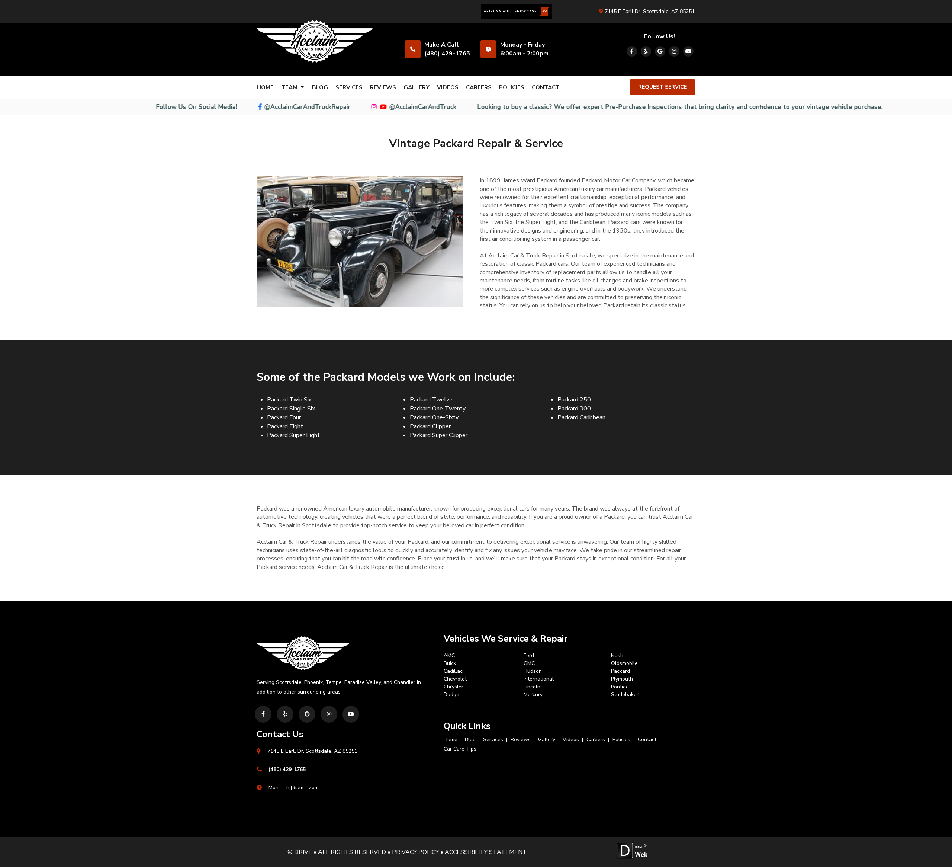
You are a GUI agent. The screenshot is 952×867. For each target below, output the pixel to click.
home (265, 87)
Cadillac (453, 671)
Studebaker (625, 694)
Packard (620, 671)
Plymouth (622, 678)
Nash (617, 655)
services (349, 87)
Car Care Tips (460, 748)
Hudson (533, 671)
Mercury (533, 694)
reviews (383, 87)
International (539, 678)
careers (479, 87)
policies (511, 87)
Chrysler (453, 686)
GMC (529, 663)
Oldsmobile (624, 663)
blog (320, 87)
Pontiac (619, 686)
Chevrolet (455, 678)
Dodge (451, 694)
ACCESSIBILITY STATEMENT (486, 852)
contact (546, 87)
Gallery (416, 87)
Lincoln (532, 686)
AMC (449, 655)
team (290, 87)
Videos (448, 87)
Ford (529, 655)
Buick (450, 663)
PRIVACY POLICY (415, 852)
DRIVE (303, 852)
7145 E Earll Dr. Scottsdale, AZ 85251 (649, 11)
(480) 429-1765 (447, 53)
